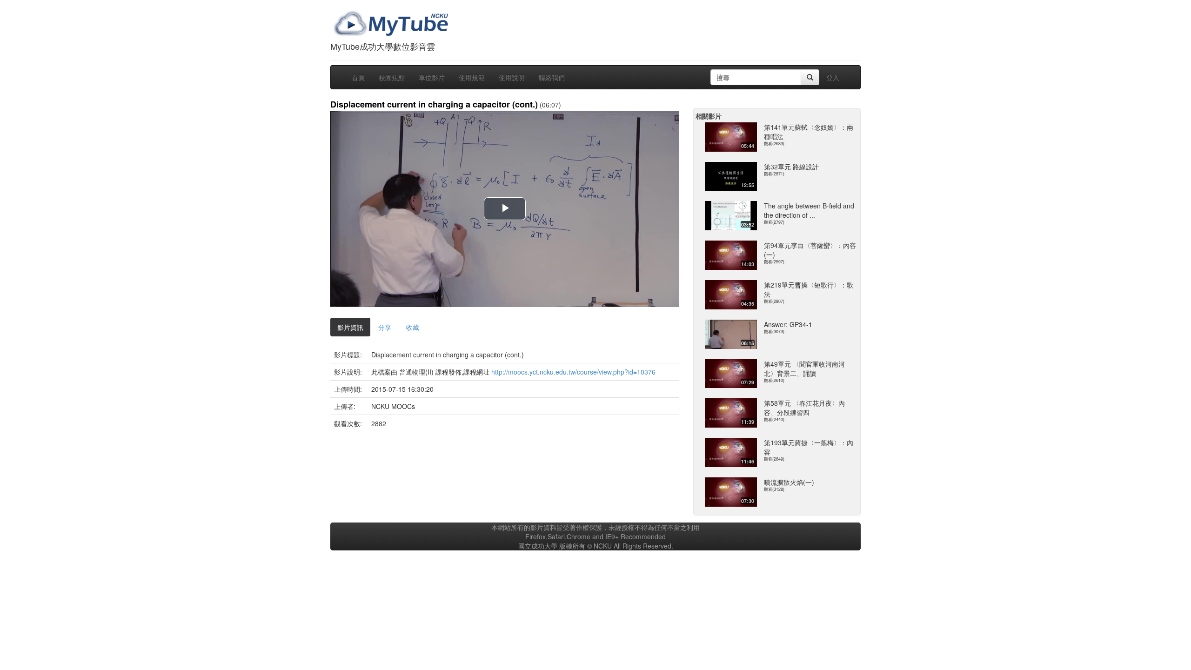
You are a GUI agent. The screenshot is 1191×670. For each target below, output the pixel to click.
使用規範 (472, 77)
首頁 (358, 77)
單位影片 (432, 77)
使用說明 (512, 77)
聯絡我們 (552, 77)
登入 (832, 77)
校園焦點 (392, 77)
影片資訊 (350, 327)
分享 (384, 327)
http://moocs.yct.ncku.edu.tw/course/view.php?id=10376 (573, 371)
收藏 (412, 327)
